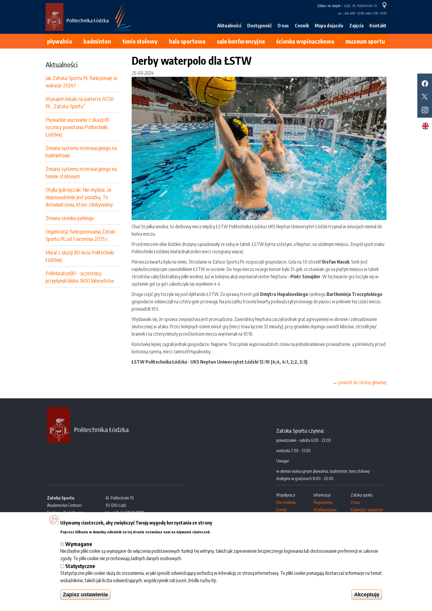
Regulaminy (323, 502)
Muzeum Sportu (365, 41)
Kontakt (377, 26)
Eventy (281, 509)
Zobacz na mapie (328, 6)
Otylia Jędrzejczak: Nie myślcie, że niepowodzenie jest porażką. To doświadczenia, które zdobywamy (79, 197)
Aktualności (229, 26)
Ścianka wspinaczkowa (305, 41)
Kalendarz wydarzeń (367, 509)
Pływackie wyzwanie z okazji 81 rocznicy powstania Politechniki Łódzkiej (77, 127)
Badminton (97, 41)
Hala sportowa (187, 41)
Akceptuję (366, 594)
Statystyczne (80, 565)
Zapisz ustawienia (85, 594)
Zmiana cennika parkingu (70, 217)
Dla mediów (286, 502)
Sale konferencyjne (241, 41)
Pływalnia (59, 41)
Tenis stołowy (140, 41)
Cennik (302, 26)
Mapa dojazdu (329, 26)
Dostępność (259, 26)
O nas (283, 26)
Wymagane (78, 543)
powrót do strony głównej (362, 382)
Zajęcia (356, 26)
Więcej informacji (229, 531)
